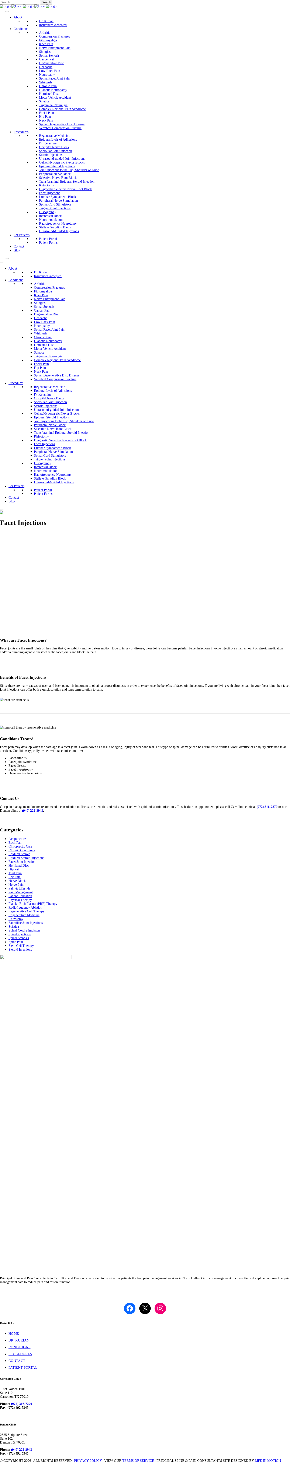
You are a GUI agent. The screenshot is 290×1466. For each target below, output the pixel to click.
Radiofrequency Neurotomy (58, 223)
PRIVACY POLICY (88, 1460)
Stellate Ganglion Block (55, 227)
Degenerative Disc (51, 63)
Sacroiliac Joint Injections (25, 923)
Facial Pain (46, 113)
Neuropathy (47, 74)
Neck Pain (46, 120)
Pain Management (20, 892)
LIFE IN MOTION (268, 1460)
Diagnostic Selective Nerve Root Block (65, 189)
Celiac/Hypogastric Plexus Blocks (62, 162)
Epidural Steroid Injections (57, 166)
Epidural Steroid (19, 854)
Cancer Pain (47, 59)
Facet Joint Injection (21, 861)
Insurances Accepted (53, 25)
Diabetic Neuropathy (53, 90)
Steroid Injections (50, 155)
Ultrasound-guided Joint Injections (62, 158)
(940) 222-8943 (32, 810)
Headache (45, 67)
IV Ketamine (47, 143)
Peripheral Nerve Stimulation (58, 200)
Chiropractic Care (20, 846)
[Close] (6, 258)
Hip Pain (45, 116)
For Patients (22, 235)
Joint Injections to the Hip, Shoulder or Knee (69, 170)
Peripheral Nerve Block (55, 174)
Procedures (21, 132)
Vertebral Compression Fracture (60, 128)
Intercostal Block (50, 216)
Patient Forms (48, 242)
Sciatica (44, 101)
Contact (19, 246)
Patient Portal (48, 239)
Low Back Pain (49, 71)
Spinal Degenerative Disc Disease (61, 124)
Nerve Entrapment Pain (54, 48)
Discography (47, 212)
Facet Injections (49, 193)
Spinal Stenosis (49, 55)
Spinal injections (19, 934)
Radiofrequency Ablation (25, 907)
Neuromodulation (51, 219)
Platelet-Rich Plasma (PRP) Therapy (32, 903)
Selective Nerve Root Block (58, 177)
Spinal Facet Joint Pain (54, 78)
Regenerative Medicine (54, 135)
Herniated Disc (49, 93)
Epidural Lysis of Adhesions (58, 139)
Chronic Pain (48, 86)
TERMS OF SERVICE (138, 1460)
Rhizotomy (46, 185)
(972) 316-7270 (266, 807)
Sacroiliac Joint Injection (55, 151)
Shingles (45, 51)
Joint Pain (15, 873)
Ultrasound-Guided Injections (59, 231)
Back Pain (15, 842)
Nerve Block (17, 881)
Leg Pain (14, 877)
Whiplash (45, 82)
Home (13, 1333)
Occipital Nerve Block (54, 147)
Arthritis (44, 32)
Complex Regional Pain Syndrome (62, 109)
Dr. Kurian (46, 21)
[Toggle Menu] (6, 11)
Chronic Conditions (21, 850)
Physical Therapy (20, 900)
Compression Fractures (54, 36)
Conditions (21, 29)
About (18, 17)
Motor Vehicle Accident (55, 97)
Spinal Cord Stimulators (55, 204)
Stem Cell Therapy (21, 945)
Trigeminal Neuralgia (53, 105)
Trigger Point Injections (54, 208)
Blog (17, 250)
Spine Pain (15, 942)
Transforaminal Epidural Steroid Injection (66, 181)
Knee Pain (46, 44)
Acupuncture (17, 839)
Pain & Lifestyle (19, 888)
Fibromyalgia (48, 40)
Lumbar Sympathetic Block (57, 197)
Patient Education (20, 896)
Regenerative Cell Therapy (26, 911)
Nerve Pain (16, 884)
